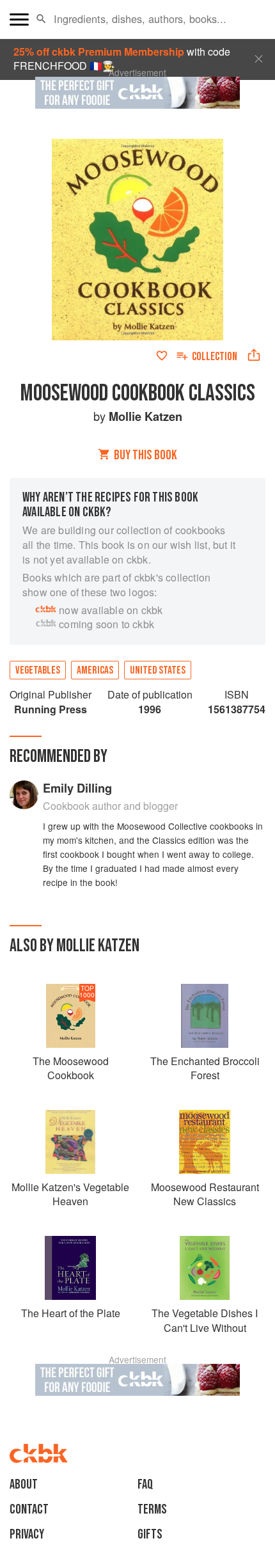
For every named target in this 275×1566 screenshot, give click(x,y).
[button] (41, 19)
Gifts (150, 1534)
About (24, 1484)
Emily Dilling (77, 787)
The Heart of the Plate (70, 1313)
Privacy (27, 1534)
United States (157, 670)
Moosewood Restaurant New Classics (205, 1194)
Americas (95, 670)
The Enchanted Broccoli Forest (205, 1068)
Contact (29, 1509)
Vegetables (37, 670)
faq (145, 1484)
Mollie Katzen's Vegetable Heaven (70, 1194)
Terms (152, 1509)
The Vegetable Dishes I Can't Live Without (205, 1320)
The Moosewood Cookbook (71, 1068)
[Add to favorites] (161, 355)
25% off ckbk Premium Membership (98, 51)
